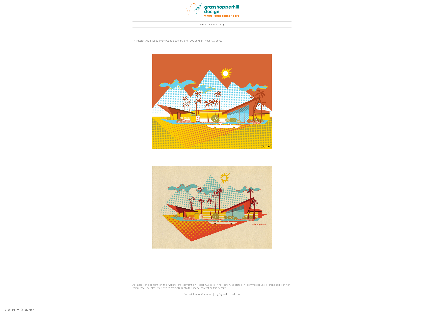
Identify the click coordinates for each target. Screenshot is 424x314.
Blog (222, 24)
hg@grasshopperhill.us (228, 294)
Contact (213, 24)
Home (203, 24)
